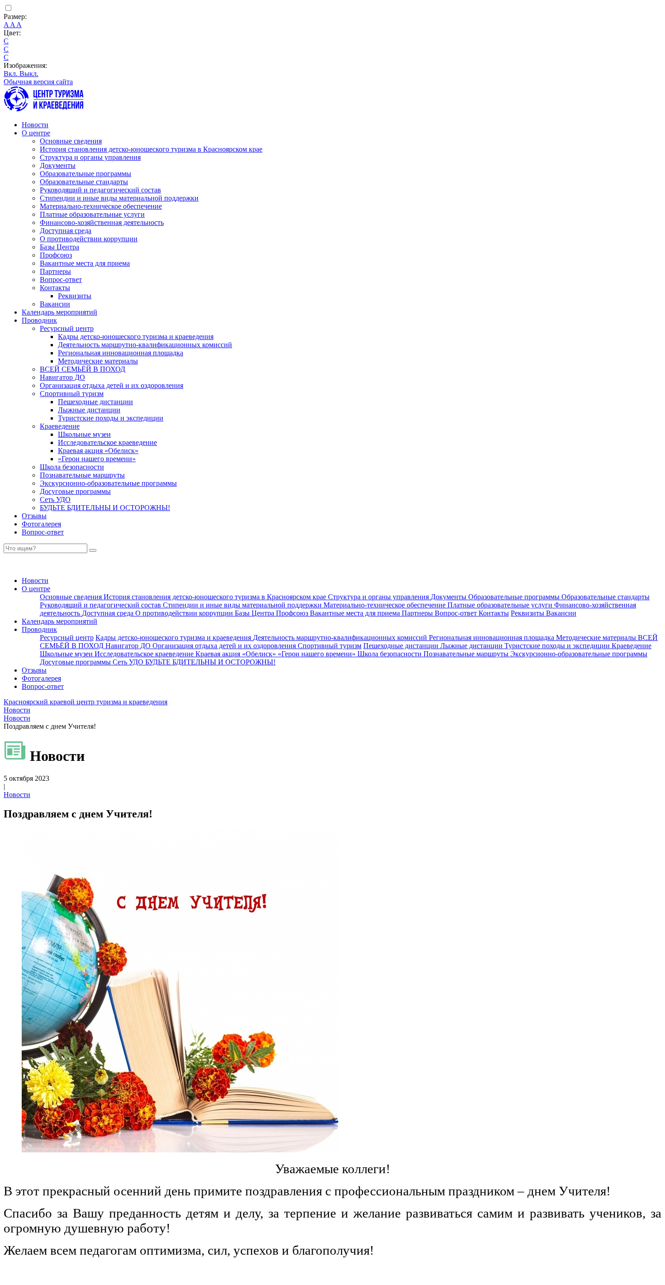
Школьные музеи (84, 434)
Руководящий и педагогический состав (100, 190)
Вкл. (11, 73)
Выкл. (28, 73)
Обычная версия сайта (38, 82)
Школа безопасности (72, 467)
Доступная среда (65, 230)
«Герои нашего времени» (97, 459)
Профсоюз (56, 255)
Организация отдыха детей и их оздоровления (111, 385)
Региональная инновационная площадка (120, 353)
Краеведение (60, 426)
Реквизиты (74, 296)
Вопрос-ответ (61, 279)
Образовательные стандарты (84, 182)
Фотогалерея (41, 524)
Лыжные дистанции (89, 410)
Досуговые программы (75, 491)
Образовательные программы (85, 173)
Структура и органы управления (90, 157)
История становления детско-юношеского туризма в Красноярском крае (151, 149)
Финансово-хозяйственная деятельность (102, 222)
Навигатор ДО (62, 377)
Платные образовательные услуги (92, 214)
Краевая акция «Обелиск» (98, 450)
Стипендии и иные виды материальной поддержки (119, 198)
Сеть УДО (55, 499)
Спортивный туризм (72, 393)
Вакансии (55, 304)
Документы (58, 165)
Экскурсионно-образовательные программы (108, 483)
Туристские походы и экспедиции (110, 418)
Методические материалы (98, 361)
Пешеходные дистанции (95, 402)
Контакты (55, 287)
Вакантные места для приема (85, 263)
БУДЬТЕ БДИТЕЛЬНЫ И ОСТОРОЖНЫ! (105, 507)
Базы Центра (59, 247)
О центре (36, 133)
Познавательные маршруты (82, 475)
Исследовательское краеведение (107, 442)
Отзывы (34, 516)
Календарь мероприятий (59, 312)
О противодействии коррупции (89, 239)
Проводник (39, 320)
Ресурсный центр (67, 328)
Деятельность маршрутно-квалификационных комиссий (145, 345)
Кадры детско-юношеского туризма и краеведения (136, 336)
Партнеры (55, 271)
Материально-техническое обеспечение (101, 206)
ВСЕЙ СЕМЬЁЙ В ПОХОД (82, 369)
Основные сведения (71, 141)
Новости (35, 125)
